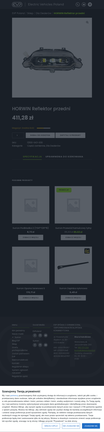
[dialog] (52, 409)
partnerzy (14, 395)
